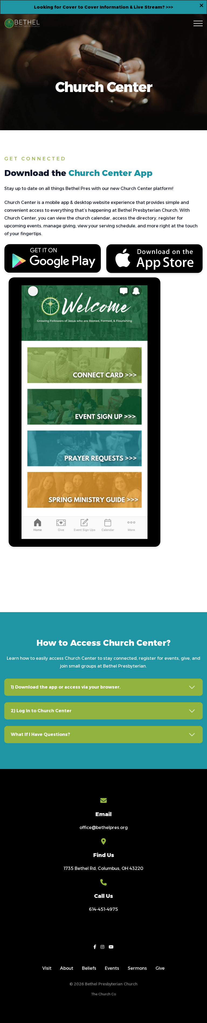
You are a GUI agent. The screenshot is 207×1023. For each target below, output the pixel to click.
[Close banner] (201, 6)
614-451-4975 (103, 909)
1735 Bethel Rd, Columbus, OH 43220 (103, 868)
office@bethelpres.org (104, 827)
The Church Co (103, 994)
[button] (198, 23)
